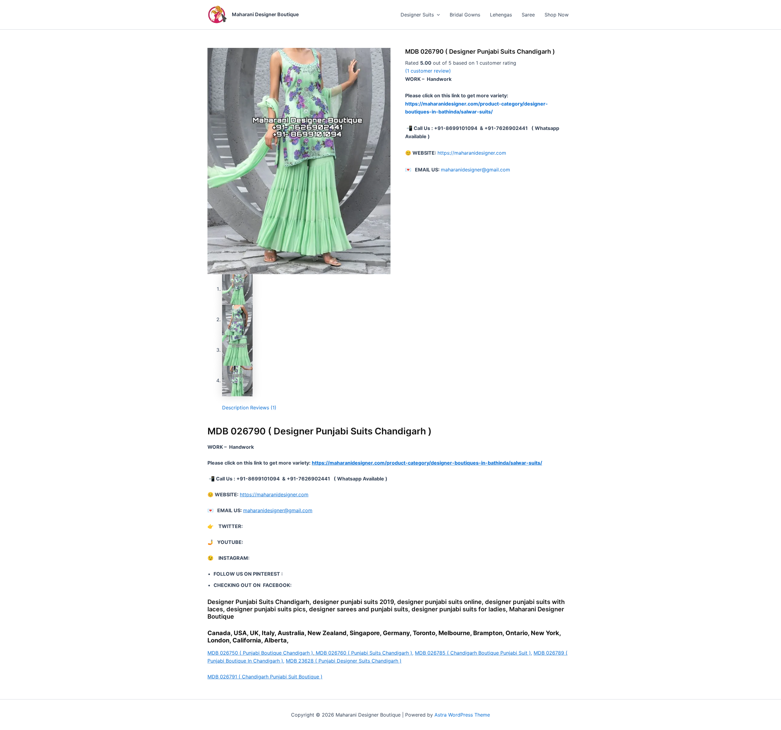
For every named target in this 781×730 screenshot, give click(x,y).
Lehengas (501, 15)
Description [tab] (235, 408)
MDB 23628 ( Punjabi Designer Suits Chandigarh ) (343, 661)
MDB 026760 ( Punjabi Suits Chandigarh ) (363, 653)
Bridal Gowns (465, 15)
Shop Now (557, 15)
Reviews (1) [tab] (263, 408)
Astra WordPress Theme (462, 715)
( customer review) (428, 71)
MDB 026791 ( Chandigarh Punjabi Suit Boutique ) (264, 677)
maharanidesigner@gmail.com (475, 170)
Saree (528, 15)
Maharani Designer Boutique (265, 14)
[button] (437, 14)
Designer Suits (417, 15)
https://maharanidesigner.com (471, 153)
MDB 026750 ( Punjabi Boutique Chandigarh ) (260, 653)
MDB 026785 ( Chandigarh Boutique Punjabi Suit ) (473, 653)
